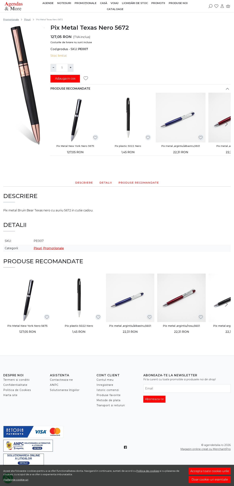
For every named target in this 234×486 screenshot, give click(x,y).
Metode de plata (108, 400)
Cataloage (115, 9)
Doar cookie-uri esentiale (210, 479)
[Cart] (228, 6)
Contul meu (105, 379)
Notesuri (64, 3)
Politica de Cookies (17, 390)
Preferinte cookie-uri (15, 479)
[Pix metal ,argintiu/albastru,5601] (180, 117)
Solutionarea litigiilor (65, 390)
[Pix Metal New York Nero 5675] (75, 117)
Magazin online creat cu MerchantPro (205, 449)
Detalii (105, 182)
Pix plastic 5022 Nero (128, 145)
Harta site (10, 395)
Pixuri (27, 19)
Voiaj (114, 3)
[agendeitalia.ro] (22, 6)
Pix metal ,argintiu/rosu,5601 (181, 325)
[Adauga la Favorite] (87, 78)
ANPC (54, 385)
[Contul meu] (222, 6)
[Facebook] (126, 447)
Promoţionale (86, 3)
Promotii (158, 3)
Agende (48, 3)
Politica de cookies (147, 470)
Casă (103, 3)
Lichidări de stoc (135, 3)
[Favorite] (216, 6)
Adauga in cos (65, 78)
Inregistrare (105, 385)
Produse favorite (109, 395)
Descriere (84, 182)
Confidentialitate (15, 385)
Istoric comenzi (108, 390)
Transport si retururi (111, 405)
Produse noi (178, 3)
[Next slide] (226, 124)
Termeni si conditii (16, 379)
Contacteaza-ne (61, 379)
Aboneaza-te (154, 399)
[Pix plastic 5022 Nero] (128, 117)
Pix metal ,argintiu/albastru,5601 (180, 145)
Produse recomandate (70, 88)
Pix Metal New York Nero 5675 (75, 145)
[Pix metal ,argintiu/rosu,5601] (181, 298)
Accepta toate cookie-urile (209, 471)
